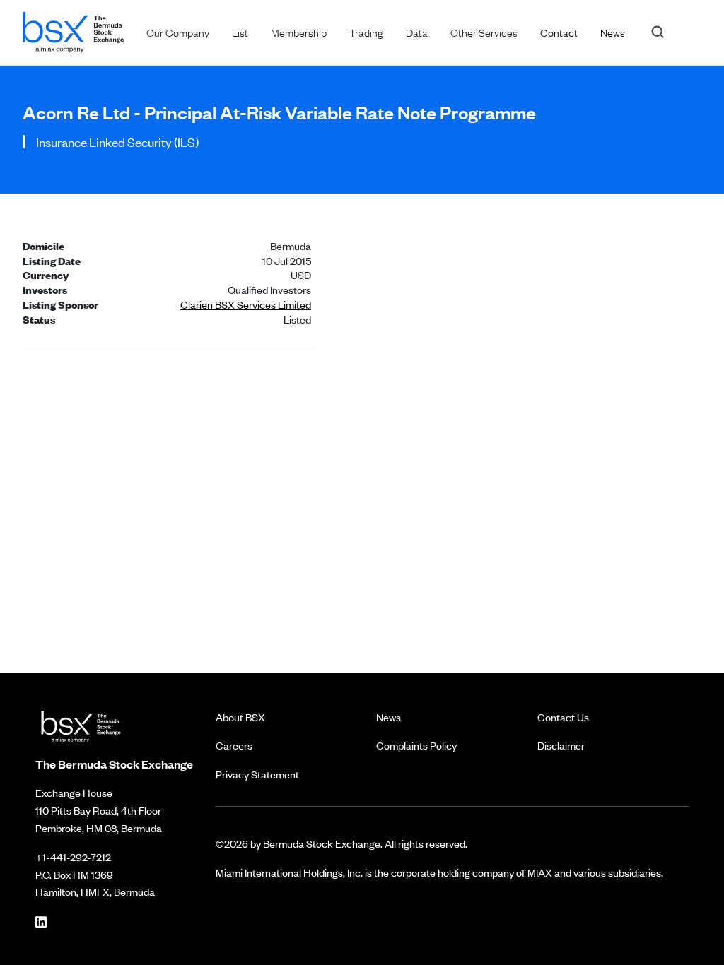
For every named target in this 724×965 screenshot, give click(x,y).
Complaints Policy (416, 745)
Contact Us (563, 716)
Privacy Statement (257, 773)
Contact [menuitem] (559, 32)
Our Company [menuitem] (177, 32)
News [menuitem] (612, 32)
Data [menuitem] (417, 32)
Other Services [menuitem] (484, 32)
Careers (234, 745)
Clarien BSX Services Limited (245, 304)
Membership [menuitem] (299, 32)
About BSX (240, 716)
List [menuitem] (240, 32)
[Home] (73, 29)
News (388, 716)
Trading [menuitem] (366, 32)
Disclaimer (561, 745)
